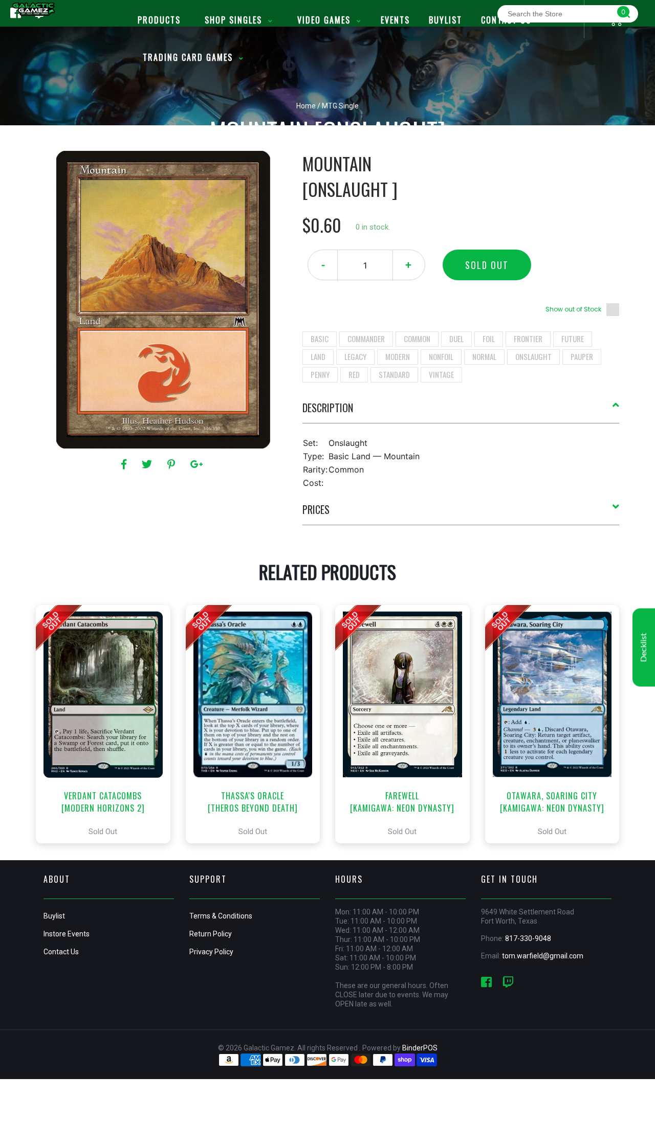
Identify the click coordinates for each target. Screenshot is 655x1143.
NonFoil (441, 356)
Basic (320, 338)
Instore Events (66, 934)
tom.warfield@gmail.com (542, 956)
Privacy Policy (211, 952)
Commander (366, 338)
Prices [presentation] (316, 509)
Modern (397, 356)
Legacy (355, 356)
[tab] (461, 411)
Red (354, 374)
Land (318, 356)
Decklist (644, 647)
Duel (456, 338)
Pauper (582, 356)
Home (306, 106)
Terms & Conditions (220, 916)
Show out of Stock (573, 309)
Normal (484, 356)
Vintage (441, 374)
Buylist (54, 916)
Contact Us (61, 952)
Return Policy (210, 934)
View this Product (107, 724)
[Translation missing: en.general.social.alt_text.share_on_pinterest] (172, 464)
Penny (320, 374)
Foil (489, 338)
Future (572, 338)
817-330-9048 (528, 938)
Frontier (528, 338)
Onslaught (533, 356)
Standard (394, 374)
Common (417, 338)
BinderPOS (420, 1048)
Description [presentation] (327, 407)
